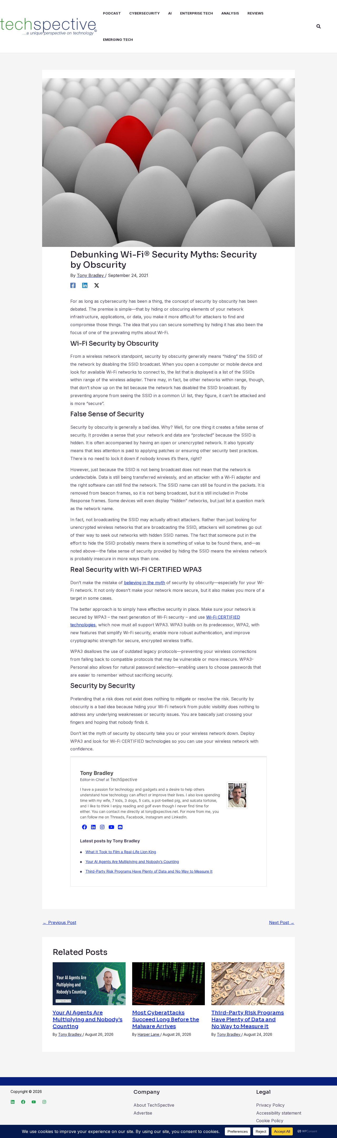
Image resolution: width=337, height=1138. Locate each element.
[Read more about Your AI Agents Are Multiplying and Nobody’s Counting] (89, 983)
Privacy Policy (270, 1105)
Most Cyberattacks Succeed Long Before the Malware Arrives (165, 1019)
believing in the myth (144, 582)
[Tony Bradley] (237, 795)
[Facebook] (73, 285)
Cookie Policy (269, 1120)
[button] (318, 26)
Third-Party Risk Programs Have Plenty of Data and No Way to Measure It (149, 871)
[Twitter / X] (96, 285)
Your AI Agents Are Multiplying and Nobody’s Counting (132, 861)
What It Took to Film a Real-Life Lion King (121, 851)
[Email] (120, 827)
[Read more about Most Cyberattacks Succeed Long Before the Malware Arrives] (168, 983)
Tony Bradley (96, 773)
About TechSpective (153, 1105)
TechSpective (123, 779)
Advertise (142, 1113)
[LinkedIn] (93, 827)
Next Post (281, 922)
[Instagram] (102, 827)
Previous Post (59, 922)
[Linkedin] (84, 285)
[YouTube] (111, 827)
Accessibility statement (278, 1113)
